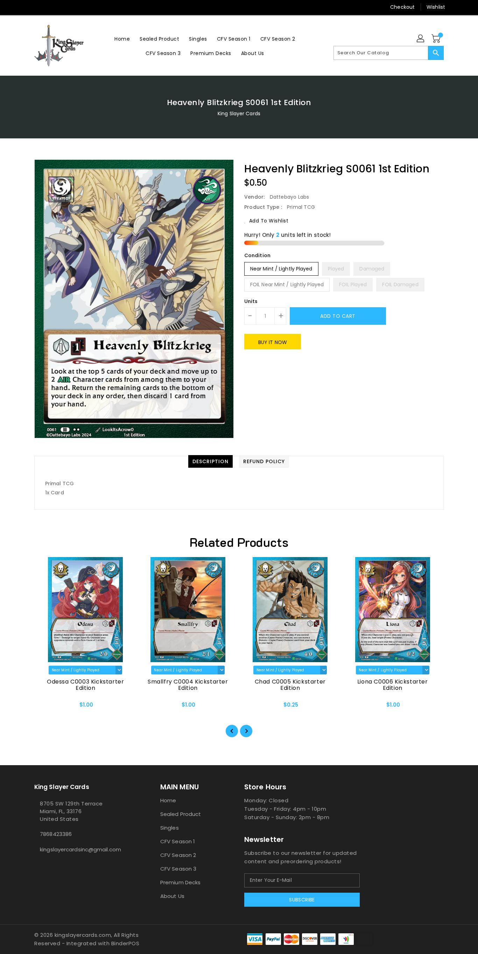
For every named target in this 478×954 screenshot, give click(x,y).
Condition (257, 255)
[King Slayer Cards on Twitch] (77, 7)
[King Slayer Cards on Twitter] (38, 7)
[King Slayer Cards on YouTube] (64, 7)
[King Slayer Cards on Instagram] (51, 7)
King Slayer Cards (239, 113)
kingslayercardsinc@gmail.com (80, 849)
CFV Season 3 (178, 868)
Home (168, 800)
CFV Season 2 (178, 855)
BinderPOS (125, 943)
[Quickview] (45, 707)
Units (251, 301)
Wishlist (436, 7)
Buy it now (272, 342)
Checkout (402, 7)
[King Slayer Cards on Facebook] (24, 7)
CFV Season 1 (177, 841)
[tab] (210, 461)
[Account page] (421, 39)
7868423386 (56, 834)
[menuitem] (122, 39)
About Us (172, 896)
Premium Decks (180, 882)
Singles (169, 827)
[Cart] (437, 39)
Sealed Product (180, 814)
